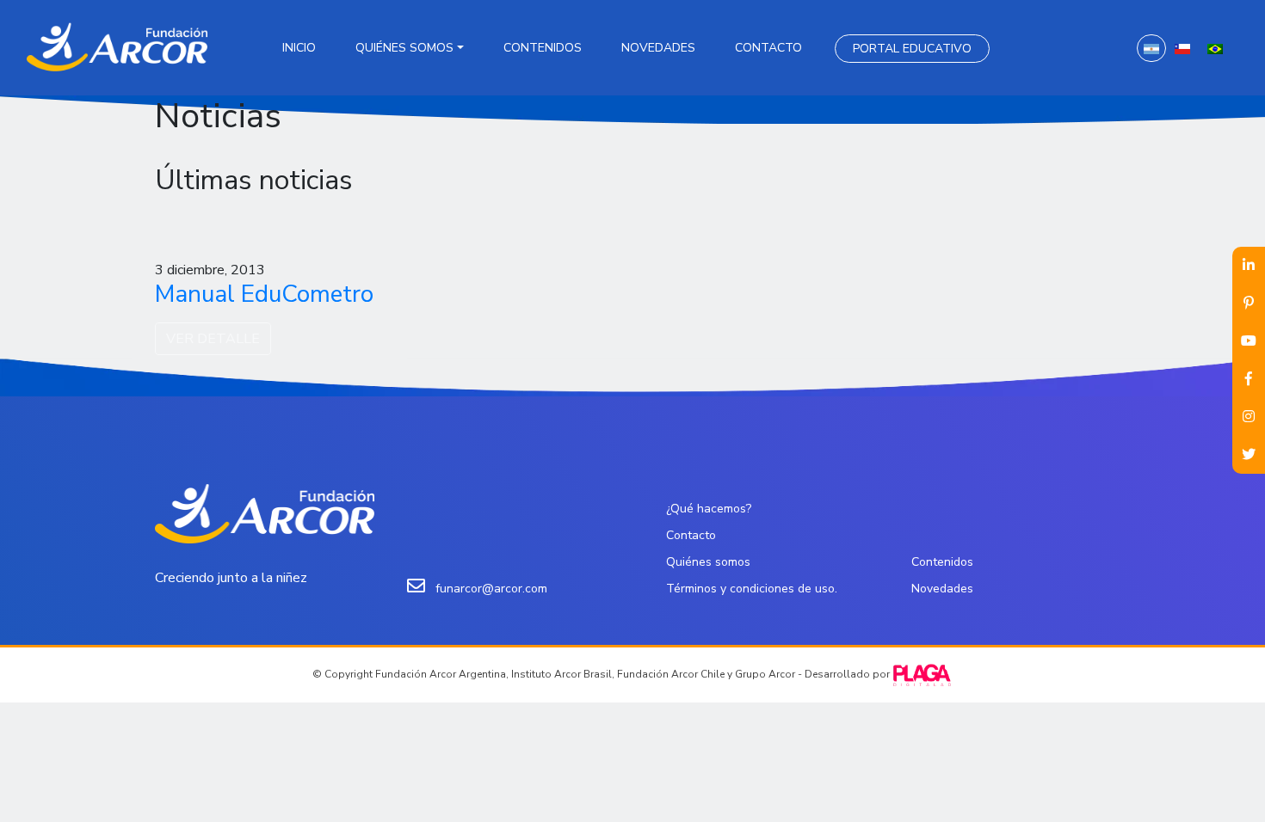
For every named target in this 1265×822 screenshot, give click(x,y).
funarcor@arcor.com (491, 588)
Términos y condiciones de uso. (751, 588)
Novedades (658, 48)
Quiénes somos (404, 48)
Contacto (768, 48)
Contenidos (542, 48)
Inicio (299, 48)
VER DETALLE (213, 338)
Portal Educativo (912, 48)
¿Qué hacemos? (708, 508)
